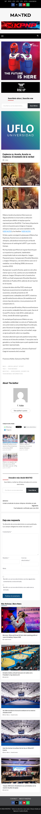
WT (6, 1)
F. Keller (6, 160)
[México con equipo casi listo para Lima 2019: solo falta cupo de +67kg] (10, 457)
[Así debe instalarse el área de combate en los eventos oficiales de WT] (20, 695)
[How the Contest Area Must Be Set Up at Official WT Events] (20, 733)
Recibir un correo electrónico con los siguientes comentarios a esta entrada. (19, 580)
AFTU (25, 1)
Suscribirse (32, 490)
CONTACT (13, 799)
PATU (9, 1)
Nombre (6, 558)
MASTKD (6, 677)
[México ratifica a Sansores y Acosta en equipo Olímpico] (27, 439)
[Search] (38, 35)
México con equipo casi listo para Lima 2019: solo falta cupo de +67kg (10, 464)
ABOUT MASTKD (25, 799)
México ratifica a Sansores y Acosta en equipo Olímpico (26, 446)
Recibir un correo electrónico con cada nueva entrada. (18, 588)
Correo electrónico (25, 559)
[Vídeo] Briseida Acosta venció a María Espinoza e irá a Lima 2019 (10, 446)
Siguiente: (26, 507)
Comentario (7, 532)
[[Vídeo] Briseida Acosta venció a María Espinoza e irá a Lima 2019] (10, 439)
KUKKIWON (32, 1)
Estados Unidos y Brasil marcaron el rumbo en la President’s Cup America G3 (17, 674)
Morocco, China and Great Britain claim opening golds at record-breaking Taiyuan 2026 (20, 636)
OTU (21, 1)
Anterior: (19, 502)
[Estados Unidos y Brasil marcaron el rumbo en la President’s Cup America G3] (20, 657)
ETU (14, 1)
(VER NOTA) (26, 231)
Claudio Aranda (7, 639)
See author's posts (20, 411)
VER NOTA (7, 231)
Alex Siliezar (7, 714)
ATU (17, 1)
